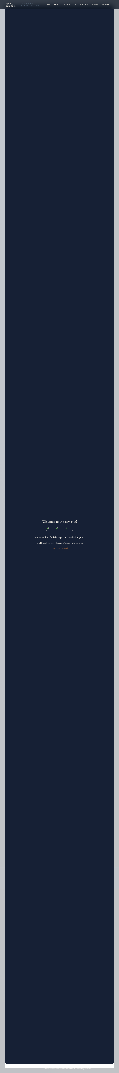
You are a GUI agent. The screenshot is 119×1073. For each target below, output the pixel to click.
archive (105, 4)
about (57, 4)
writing (84, 4)
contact (64, 548)
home (47, 4)
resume (67, 4)
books (95, 4)
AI (75, 4)
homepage (55, 548)
